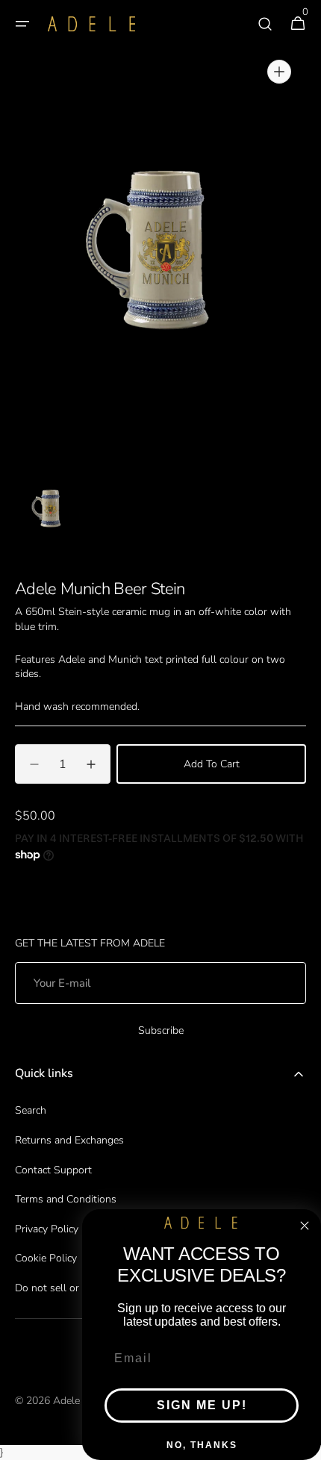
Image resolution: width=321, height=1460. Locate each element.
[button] (22, 23)
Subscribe (161, 1030)
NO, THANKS (201, 1445)
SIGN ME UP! (202, 1405)
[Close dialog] (305, 1226)
